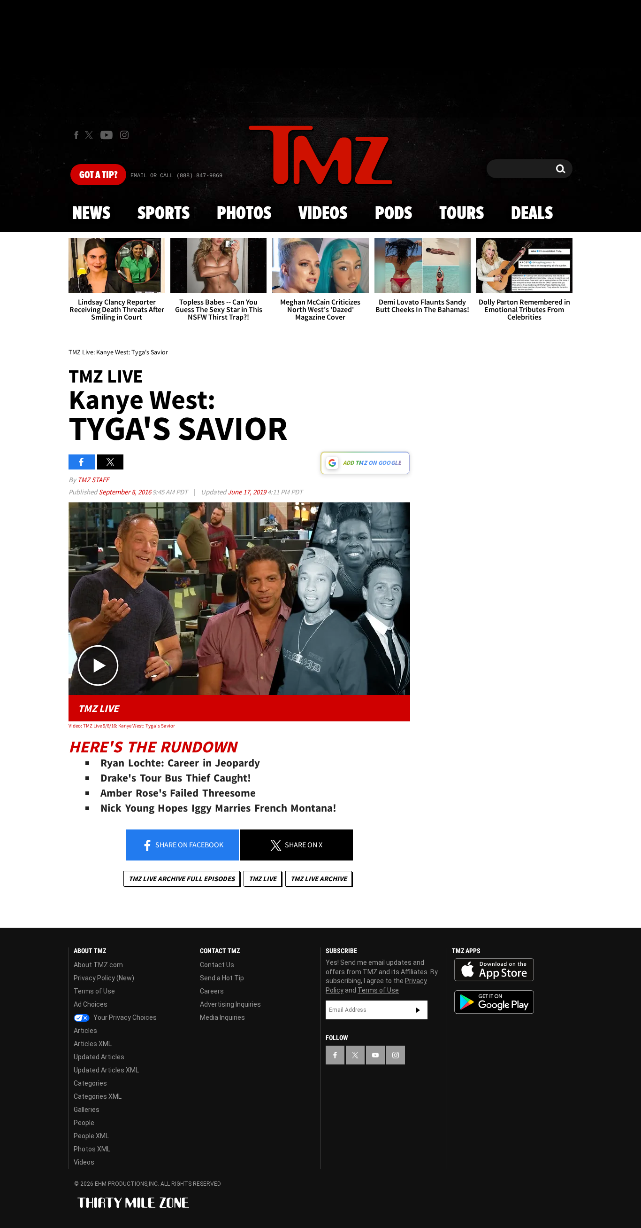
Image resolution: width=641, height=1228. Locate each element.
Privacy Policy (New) (104, 978)
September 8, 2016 (126, 491)
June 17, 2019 (247, 491)
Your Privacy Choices (124, 1017)
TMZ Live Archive (318, 878)
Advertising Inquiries (230, 1004)
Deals (532, 214)
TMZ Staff (93, 479)
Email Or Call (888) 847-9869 (176, 175)
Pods (393, 214)
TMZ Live (262, 878)
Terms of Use (94, 991)
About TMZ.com (98, 965)
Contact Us (217, 965)
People (84, 1122)
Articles (85, 1030)
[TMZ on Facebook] (76, 135)
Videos (322, 214)
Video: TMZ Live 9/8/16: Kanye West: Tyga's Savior (122, 725)
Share (188, 844)
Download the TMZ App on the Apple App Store (494, 970)
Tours (461, 214)
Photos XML (92, 1149)
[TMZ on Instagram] (124, 135)
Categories (90, 1083)
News (91, 214)
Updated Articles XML (106, 1070)
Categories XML (98, 1096)
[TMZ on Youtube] (106, 135)
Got (98, 175)
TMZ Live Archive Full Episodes (182, 878)
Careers (212, 991)
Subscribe (418, 1010)
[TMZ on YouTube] (375, 1055)
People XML (91, 1136)
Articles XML (93, 1044)
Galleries (86, 1109)
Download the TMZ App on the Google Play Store (494, 1002)
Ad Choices (90, 1004)
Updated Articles (99, 1057)
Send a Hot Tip (222, 978)
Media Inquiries (222, 1017)
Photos (244, 214)
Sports (163, 214)
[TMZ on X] (90, 135)
